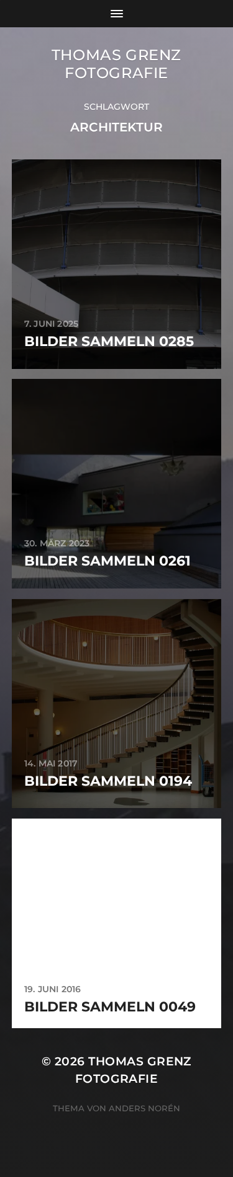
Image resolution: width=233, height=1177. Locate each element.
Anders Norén (144, 1108)
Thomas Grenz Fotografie (116, 64)
